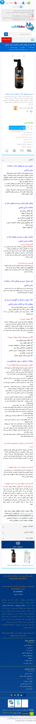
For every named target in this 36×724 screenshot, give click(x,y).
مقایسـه (18, 56)
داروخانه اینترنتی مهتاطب (11, 710)
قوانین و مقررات (28, 681)
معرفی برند (29, 538)
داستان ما (29, 648)
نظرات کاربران (28, 532)
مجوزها (30, 658)
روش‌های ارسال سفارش (25, 676)
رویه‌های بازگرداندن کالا (26, 686)
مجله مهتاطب (6, 39)
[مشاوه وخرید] (32, 714)
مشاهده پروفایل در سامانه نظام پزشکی (13, 605)
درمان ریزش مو (28, 663)
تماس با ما (29, 650)
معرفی (31, 159)
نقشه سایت (29, 689)
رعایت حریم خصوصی (26, 684)
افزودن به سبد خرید (16, 128)
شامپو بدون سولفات (26, 513)
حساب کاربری (28, 674)
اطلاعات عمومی (28, 526)
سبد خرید (29, 679)
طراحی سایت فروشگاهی (7, 713)
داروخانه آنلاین (28, 645)
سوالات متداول (18, 594)
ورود (26, 3)
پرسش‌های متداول (27, 653)
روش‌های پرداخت (27, 656)
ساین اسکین (22, 108)
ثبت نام (20, 3)
